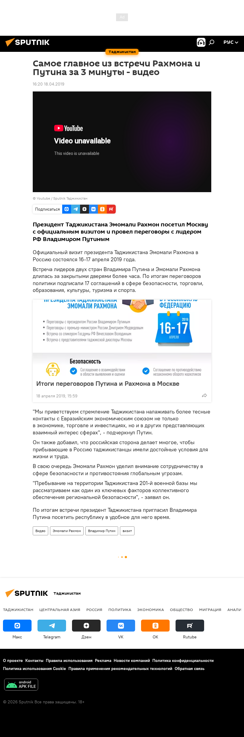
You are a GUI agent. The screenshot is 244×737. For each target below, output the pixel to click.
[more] (204, 395)
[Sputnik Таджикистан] (29, 47)
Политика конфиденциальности (183, 660)
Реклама (103, 660)
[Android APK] (21, 685)
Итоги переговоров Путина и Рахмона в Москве (107, 383)
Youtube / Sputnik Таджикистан (62, 198)
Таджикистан (18, 609)
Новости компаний (132, 660)
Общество (181, 609)
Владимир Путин (101, 530)
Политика (119, 609)
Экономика (150, 609)
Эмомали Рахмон (67, 530)
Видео (40, 530)
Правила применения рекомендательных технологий (120, 668)
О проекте (13, 660)
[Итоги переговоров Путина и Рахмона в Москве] (122, 338)
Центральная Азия (59, 609)
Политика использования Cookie (34, 668)
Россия (94, 609)
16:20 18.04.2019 (48, 84)
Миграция (210, 609)
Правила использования (69, 660)
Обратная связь (189, 668)
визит (127, 530)
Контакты (34, 660)
